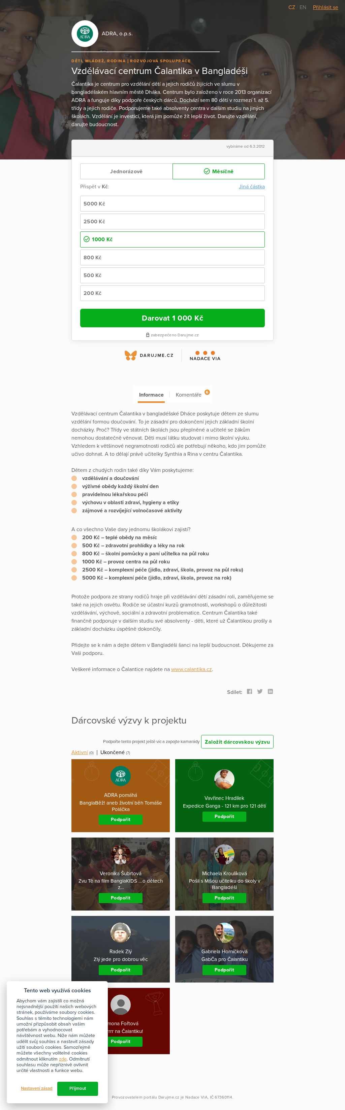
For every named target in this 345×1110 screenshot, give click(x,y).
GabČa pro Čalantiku (224, 959)
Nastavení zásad (37, 1088)
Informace (151, 395)
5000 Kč (94, 203)
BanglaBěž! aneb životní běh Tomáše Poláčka (121, 806)
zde (63, 1059)
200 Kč (93, 293)
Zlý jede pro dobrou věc (121, 959)
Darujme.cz (169, 1097)
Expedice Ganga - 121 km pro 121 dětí (224, 806)
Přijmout (77, 1088)
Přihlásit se (325, 7)
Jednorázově (126, 171)
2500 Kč (94, 221)
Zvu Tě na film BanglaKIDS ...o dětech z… (121, 884)
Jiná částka (252, 186)
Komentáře (192, 394)
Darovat (172, 318)
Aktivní (79, 752)
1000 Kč (102, 239)
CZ (292, 7)
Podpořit (121, 819)
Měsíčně (222, 171)
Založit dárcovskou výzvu (237, 742)
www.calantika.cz (191, 669)
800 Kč (93, 257)
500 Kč (93, 275)
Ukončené (112, 752)
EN (303, 7)
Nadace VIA (196, 1097)
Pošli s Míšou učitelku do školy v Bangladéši (224, 884)
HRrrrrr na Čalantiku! (120, 1031)
